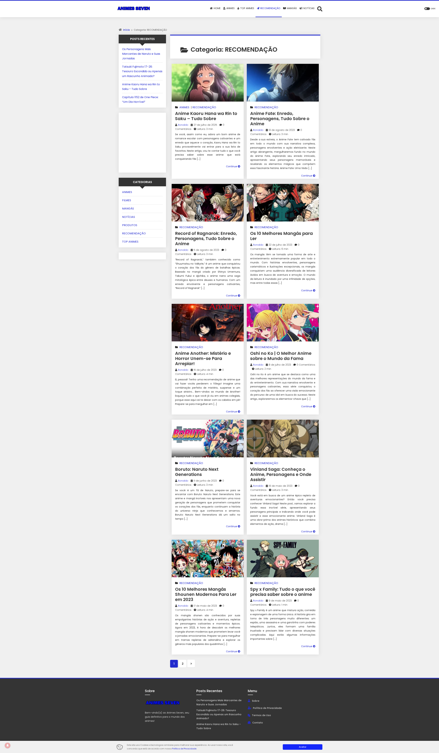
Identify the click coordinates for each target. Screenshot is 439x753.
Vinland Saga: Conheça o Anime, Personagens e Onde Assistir (280, 474)
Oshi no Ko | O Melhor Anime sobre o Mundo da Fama (280, 355)
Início (126, 30)
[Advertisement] (143, 142)
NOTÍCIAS (128, 217)
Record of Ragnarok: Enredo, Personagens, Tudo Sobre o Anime (206, 238)
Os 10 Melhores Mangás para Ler (281, 236)
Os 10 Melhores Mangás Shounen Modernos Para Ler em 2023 (205, 594)
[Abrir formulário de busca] (319, 8)
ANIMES (184, 107)
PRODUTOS (129, 225)
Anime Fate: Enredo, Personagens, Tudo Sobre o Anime (279, 118)
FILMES (126, 200)
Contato (257, 722)
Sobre (255, 701)
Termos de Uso (261, 715)
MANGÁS (128, 209)
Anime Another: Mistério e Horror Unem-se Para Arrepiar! (203, 358)
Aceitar (302, 746)
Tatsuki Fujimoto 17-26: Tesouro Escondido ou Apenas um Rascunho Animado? (142, 71)
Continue (232, 166)
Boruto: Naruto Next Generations (196, 471)
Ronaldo (183, 125)
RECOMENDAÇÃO (204, 107)
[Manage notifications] (7, 745)
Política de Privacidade (267, 708)
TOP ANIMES (130, 242)
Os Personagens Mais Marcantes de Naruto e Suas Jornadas (141, 53)
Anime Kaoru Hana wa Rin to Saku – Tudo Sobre (206, 116)
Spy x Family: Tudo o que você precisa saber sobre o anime (282, 591)
